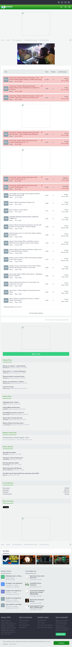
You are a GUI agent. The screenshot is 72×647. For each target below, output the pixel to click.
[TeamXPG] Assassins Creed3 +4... (14, 412)
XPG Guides (41, 622)
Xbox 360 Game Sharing (44, 627)
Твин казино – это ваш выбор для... (15, 371)
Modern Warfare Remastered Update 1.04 (21, 202)
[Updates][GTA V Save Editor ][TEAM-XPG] (37, 606)
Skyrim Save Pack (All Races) (12, 468)
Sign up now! (36, 354)
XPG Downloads (24, 625)
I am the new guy (8, 386)
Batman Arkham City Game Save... (13, 423)
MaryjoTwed (6, 383)
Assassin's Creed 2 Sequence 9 (13, 458)
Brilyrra (5, 475)
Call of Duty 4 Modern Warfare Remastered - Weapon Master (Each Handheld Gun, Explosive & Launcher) (24, 87)
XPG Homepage (24, 620)
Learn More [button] (12, 644)
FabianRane (9, 585)
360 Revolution (41, 620)
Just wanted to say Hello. (14, 604)
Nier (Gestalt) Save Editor (11, 463)
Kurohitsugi (6, 464)
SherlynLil (6, 378)
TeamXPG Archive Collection (35, 584)
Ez (2, 591)
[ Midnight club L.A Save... (11, 402)
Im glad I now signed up (13, 590)
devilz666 (65, 186)
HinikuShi (5, 419)
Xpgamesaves (5, 620)
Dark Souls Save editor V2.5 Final (37, 576)
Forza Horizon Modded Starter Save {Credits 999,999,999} (37, 592)
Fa (2, 584)
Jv (2, 576)
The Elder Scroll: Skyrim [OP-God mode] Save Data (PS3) (21, 473)
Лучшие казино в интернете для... (14, 376)
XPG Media (22, 627)
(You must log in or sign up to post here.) (57, 320)
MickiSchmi (6, 367)
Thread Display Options (36, 313)
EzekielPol (9, 592)
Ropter (66, 194)
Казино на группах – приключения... (14, 366)
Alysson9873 (6, 414)
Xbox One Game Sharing (44, 625)
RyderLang (6, 388)
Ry (3, 598)
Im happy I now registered (14, 583)
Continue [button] (61, 643)
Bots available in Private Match (18, 210)
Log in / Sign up (61, 7)
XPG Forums (23, 622)
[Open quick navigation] (70, 40)
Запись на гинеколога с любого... (14, 381)
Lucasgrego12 (7, 424)
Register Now (60, 634)
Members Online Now (9, 432)
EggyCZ (22, 437)
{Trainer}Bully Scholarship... (12, 407)
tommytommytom (8, 437)
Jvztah (5, 404)
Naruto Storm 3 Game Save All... (13, 418)
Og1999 (5, 409)
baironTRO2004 (7, 470)
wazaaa (67, 494)
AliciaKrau (6, 373)
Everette (16, 437)
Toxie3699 (6, 459)
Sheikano (5, 454)
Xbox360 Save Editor (9, 452)
